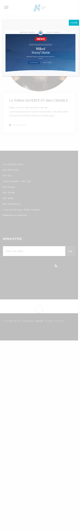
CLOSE (73, 22)
